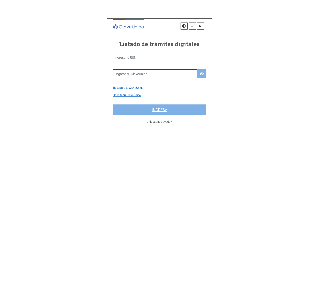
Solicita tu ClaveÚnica (127, 95)
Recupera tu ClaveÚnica (128, 88)
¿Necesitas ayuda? (159, 121)
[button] (184, 26)
